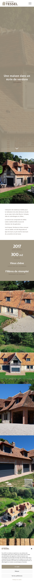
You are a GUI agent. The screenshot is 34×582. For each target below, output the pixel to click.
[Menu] (30, 3)
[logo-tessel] (14, 3)
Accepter (17, 566)
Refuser (17, 571)
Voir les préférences (17, 576)
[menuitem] (30, 3)
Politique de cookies (17, 579)
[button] (31, 549)
